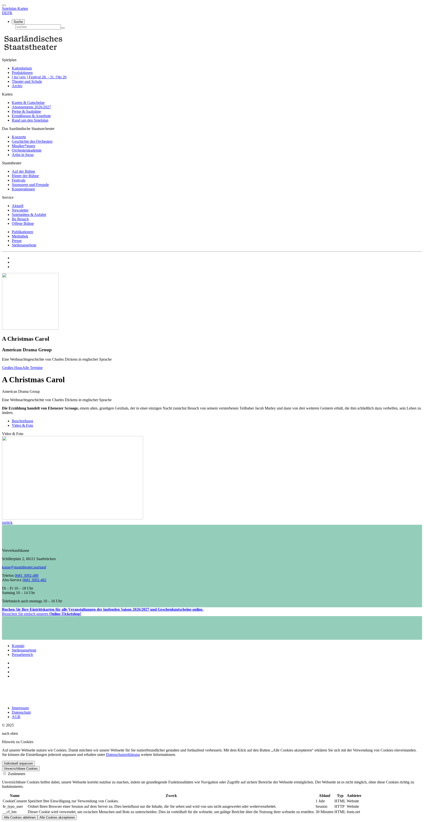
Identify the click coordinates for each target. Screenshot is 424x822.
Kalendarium (22, 68)
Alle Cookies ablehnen (20, 817)
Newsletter (20, 210)
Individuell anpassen (18, 763)
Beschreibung (22, 421)
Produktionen (22, 73)
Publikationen (22, 232)
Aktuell (17, 206)
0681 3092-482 (34, 580)
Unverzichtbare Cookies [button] (21, 768)
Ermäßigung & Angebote (31, 116)
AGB (16, 717)
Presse (17, 241)
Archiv (17, 86)
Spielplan (9, 8)
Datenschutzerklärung (123, 754)
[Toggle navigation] (4, 5)
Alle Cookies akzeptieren (57, 817)
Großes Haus (12, 368)
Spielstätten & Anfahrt (29, 215)
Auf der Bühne (23, 171)
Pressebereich (22, 654)
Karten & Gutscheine (28, 102)
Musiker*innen (23, 146)
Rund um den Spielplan (30, 120)
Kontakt (18, 646)
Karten (22, 8)
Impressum (20, 708)
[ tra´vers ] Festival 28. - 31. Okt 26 (39, 77)
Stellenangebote (24, 245)
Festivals (18, 180)
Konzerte (19, 137)
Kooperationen (23, 189)
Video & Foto (22, 425)
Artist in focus (23, 155)
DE (4, 13)
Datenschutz (21, 712)
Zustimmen (16, 774)
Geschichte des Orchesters (32, 141)
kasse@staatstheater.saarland (24, 567)
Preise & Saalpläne (26, 111)
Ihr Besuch (20, 219)
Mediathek (20, 236)
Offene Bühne (23, 223)
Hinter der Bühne (25, 176)
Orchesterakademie (26, 150)
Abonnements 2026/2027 (31, 107)
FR (9, 13)
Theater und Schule (27, 81)
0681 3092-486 (27, 575)
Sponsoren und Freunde (30, 185)
